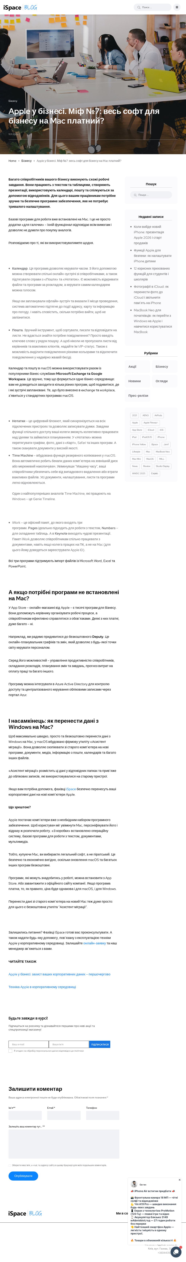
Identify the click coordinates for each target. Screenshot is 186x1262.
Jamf (166, 444)
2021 (134, 415)
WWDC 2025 (138, 473)
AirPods (158, 415)
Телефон (91, 1107)
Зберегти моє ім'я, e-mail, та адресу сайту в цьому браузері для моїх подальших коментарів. (59, 1165)
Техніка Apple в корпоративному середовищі (42, 987)
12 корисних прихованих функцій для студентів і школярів (152, 273)
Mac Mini (136, 458)
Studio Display (162, 466)
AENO (146, 415)
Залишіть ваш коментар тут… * (27, 1126)
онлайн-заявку (94, 943)
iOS (161, 429)
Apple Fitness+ (151, 422)
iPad (134, 437)
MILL (161, 458)
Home (12, 161)
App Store (137, 429)
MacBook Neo (163, 451)
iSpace (71, 789)
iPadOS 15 (147, 437)
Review (146, 466)
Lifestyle (136, 451)
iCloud (151, 429)
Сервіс (154, 473)
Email (51, 1107)
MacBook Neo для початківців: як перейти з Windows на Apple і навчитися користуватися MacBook (153, 321)
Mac (148, 451)
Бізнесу (26, 161)
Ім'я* (12, 1107)
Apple (135, 422)
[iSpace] (20, 7)
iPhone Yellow (139, 444)
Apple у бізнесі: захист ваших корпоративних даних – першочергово (59, 974)
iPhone (161, 437)
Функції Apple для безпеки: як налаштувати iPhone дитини (152, 255)
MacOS (149, 458)
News (135, 466)
